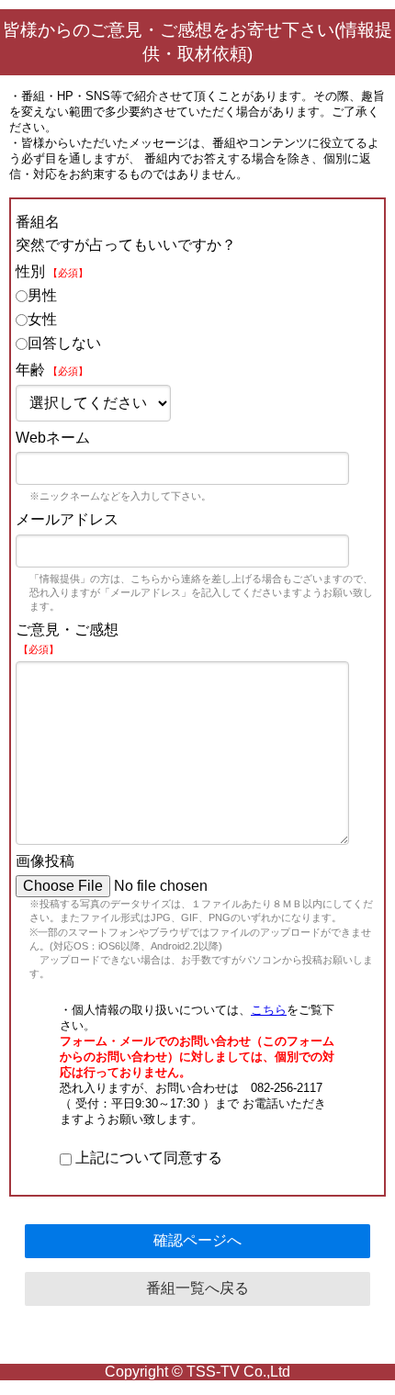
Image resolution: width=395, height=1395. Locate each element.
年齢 (52, 369)
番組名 (38, 222)
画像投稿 (45, 861)
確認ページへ (197, 1240)
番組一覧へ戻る (197, 1288)
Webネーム (53, 437)
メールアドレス (67, 519)
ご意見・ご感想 (67, 638)
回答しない (64, 343)
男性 (42, 295)
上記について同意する (147, 1157)
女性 (42, 319)
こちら (269, 1010)
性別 (52, 271)
